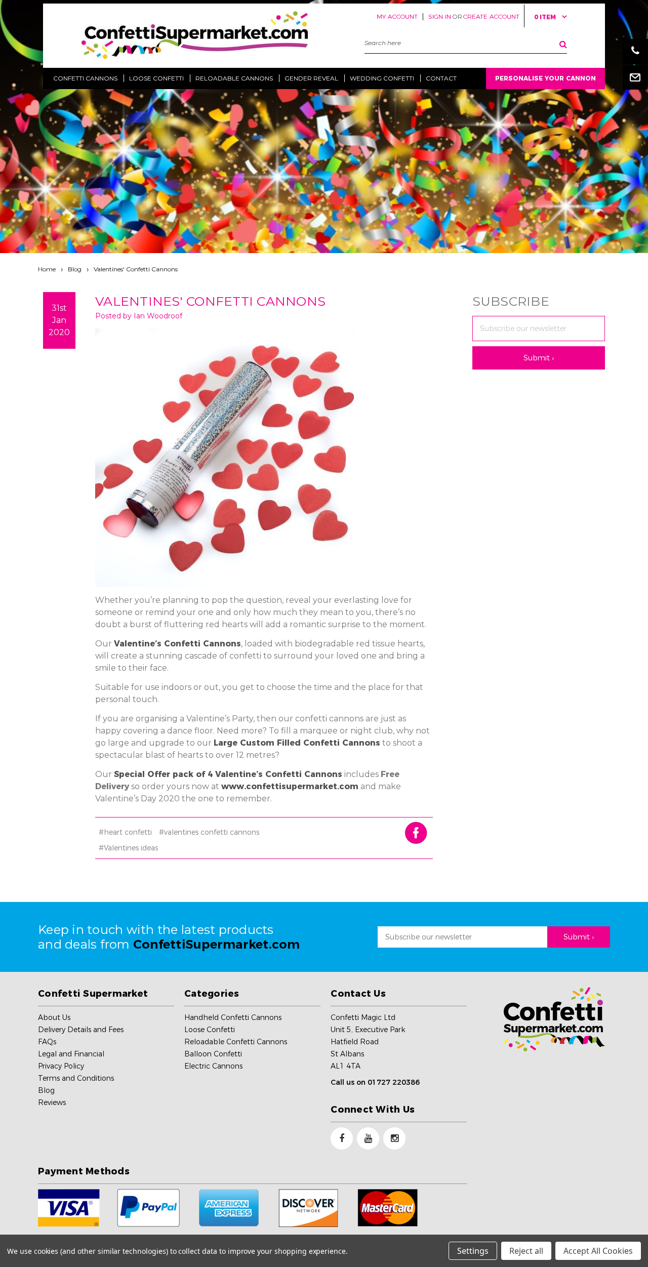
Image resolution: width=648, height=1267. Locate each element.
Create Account (491, 16)
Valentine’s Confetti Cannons (177, 643)
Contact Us (358, 993)
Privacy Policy (61, 1066)
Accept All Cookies (598, 1250)
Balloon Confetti (213, 1053)
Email (635, 77)
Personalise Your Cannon (545, 78)
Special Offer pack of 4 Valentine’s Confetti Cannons (228, 774)
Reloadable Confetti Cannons (235, 1041)
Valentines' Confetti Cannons (136, 269)
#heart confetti (125, 832)
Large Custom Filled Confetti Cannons (297, 743)
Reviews (52, 1102)
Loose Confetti (209, 1029)
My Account (397, 16)
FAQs (47, 1041)
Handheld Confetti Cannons (232, 1017)
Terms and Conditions (76, 1078)
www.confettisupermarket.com (289, 786)
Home (47, 269)
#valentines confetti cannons (209, 832)
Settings (473, 1250)
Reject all (526, 1250)
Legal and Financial (71, 1053)
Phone (635, 51)
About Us (54, 1017)
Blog (75, 269)
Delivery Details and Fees (81, 1029)
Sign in (439, 16)
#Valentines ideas (128, 847)
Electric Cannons (213, 1066)
